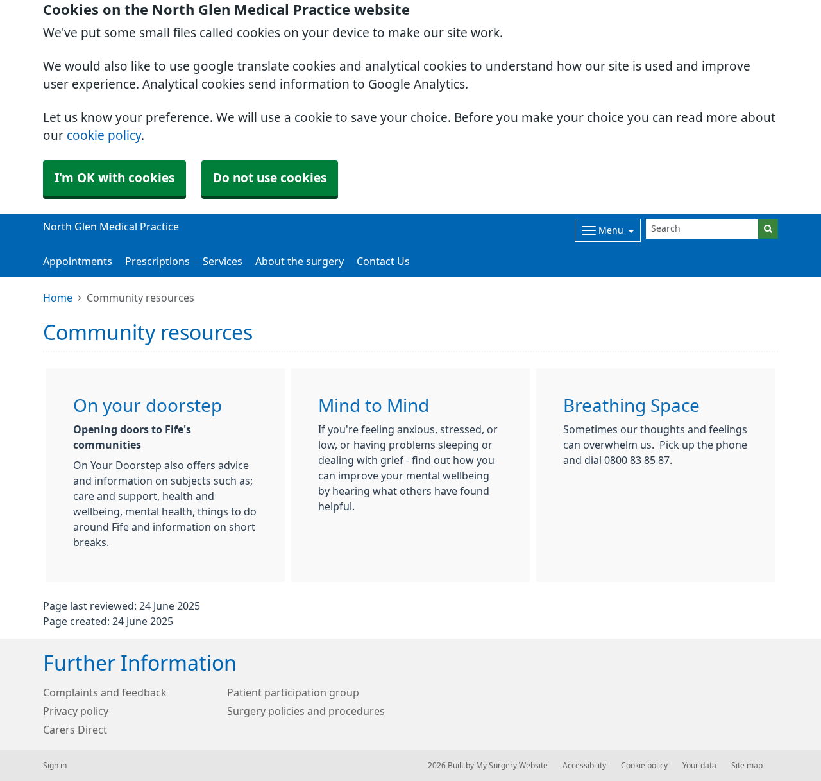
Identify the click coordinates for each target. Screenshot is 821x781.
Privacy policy (75, 711)
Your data (699, 765)
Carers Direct (75, 730)
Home (57, 298)
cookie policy (104, 136)
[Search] (768, 229)
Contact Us (383, 261)
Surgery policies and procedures (306, 711)
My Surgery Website (512, 765)
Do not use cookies (269, 178)
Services (222, 261)
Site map (747, 765)
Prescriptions (157, 261)
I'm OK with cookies (114, 178)
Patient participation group (293, 692)
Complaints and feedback (105, 692)
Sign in (55, 765)
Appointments (77, 261)
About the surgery (299, 261)
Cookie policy (644, 765)
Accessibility (584, 765)
